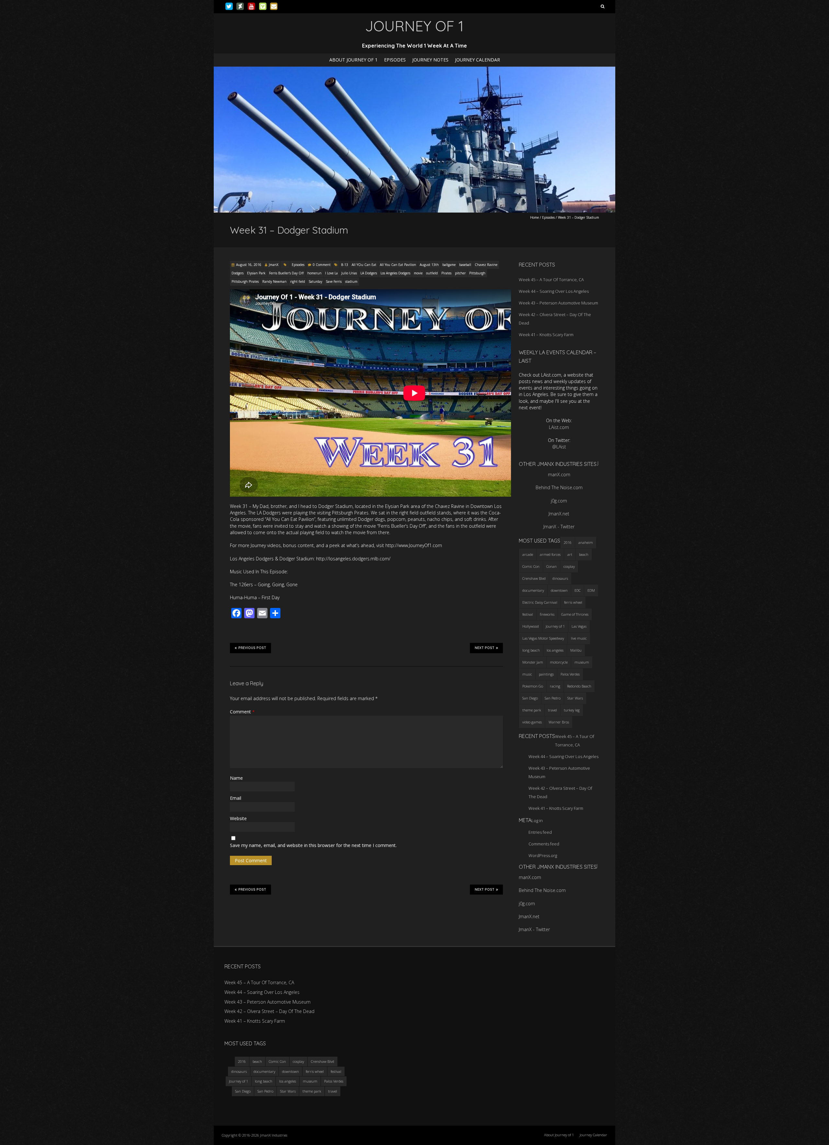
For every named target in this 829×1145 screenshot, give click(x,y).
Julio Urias (349, 273)
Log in (537, 820)
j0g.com (559, 501)
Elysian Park (256, 273)
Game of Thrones (574, 614)
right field (297, 281)
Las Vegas (579, 626)
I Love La (331, 273)
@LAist (559, 447)
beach (583, 554)
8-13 (344, 264)
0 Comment (322, 264)
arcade (527, 554)
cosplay (569, 566)
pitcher (460, 273)
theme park (531, 710)
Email (235, 798)
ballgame (449, 264)
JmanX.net (559, 514)
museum (581, 662)
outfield (432, 273)
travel (552, 710)
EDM (591, 590)
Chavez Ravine (486, 264)
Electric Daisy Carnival (539, 602)
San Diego (530, 698)
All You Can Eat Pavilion (398, 264)
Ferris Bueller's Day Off (286, 273)
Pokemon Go (532, 686)
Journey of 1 (555, 626)
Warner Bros (559, 722)
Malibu (576, 650)
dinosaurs (560, 578)
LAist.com (559, 427)
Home (534, 217)
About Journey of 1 (353, 60)
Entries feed (540, 832)
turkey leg (572, 710)
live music (579, 638)
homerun (314, 273)
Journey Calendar (477, 60)
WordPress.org (542, 855)
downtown (559, 590)
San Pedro (553, 698)
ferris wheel (573, 602)
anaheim (585, 542)
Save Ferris (334, 281)
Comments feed (543, 844)
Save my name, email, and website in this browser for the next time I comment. (313, 845)
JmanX (273, 264)
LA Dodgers (368, 273)
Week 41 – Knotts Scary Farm (546, 334)
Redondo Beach (579, 686)
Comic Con (530, 566)
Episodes (395, 60)
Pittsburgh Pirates (245, 281)
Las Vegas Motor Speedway (543, 638)
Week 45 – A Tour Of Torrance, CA (551, 279)
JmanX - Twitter (558, 526)
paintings (546, 674)
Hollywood (530, 626)
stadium (351, 281)
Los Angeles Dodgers (395, 273)
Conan (551, 566)
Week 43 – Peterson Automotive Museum (558, 303)
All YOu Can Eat (364, 264)
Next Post (484, 648)
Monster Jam (532, 662)
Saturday (315, 281)
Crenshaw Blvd (534, 578)
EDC (577, 590)
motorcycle (559, 662)
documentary (533, 590)
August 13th (429, 264)
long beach (531, 650)
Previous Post (252, 648)
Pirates (446, 273)
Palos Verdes (570, 674)
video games (532, 722)
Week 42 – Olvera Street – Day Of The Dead (269, 1011)
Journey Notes (430, 60)
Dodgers (238, 273)
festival (527, 614)
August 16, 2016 (248, 264)
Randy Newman (274, 281)
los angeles (555, 650)
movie (418, 273)
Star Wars (575, 698)
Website (238, 818)
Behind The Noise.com (559, 487)
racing (555, 686)
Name (236, 778)
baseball (465, 264)
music (527, 674)
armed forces (550, 554)
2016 (568, 542)
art (569, 554)
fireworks (547, 614)
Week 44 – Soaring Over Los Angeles (554, 291)
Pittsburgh (477, 273)
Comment (242, 712)
